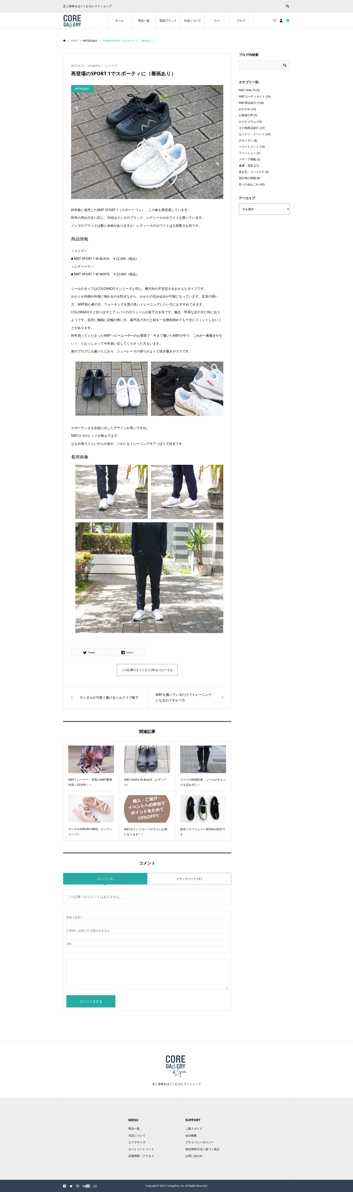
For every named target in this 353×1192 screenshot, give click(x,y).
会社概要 (191, 1135)
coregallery (93, 65)
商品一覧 (144, 20)
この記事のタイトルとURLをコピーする (147, 670)
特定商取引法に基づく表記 (202, 1149)
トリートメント (249, 146)
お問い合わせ (193, 1156)
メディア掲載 (247, 159)
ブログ (241, 20)
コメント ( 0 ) (105, 879)
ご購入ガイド (193, 1128)
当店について (192, 20)
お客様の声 (246, 115)
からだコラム (247, 121)
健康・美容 (246, 165)
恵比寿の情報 (247, 178)
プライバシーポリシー (199, 1142)
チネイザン (246, 140)
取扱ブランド (168, 20)
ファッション (247, 153)
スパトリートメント (141, 1149)
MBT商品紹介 (247, 103)
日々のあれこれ (249, 184)
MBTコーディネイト (252, 96)
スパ (217, 20)
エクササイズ (136, 1142)
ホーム (119, 20)
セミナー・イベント (252, 134)
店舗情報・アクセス (141, 1156)
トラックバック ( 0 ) (189, 879)
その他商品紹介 (249, 128)
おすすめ (244, 109)
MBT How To (247, 90)
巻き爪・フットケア (252, 172)
